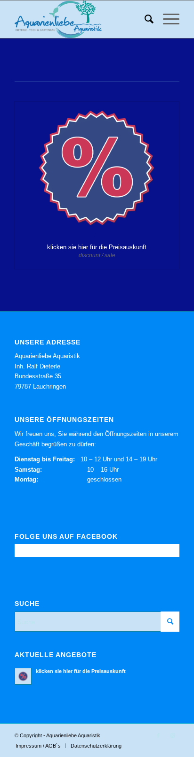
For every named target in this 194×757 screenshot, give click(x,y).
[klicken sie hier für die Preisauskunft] (97, 168)
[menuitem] (144, 19)
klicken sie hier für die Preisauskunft (96, 247)
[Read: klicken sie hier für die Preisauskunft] (23, 676)
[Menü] (166, 19)
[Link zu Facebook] (158, 735)
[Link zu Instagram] (172, 735)
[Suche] (144, 19)
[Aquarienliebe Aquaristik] (80, 19)
